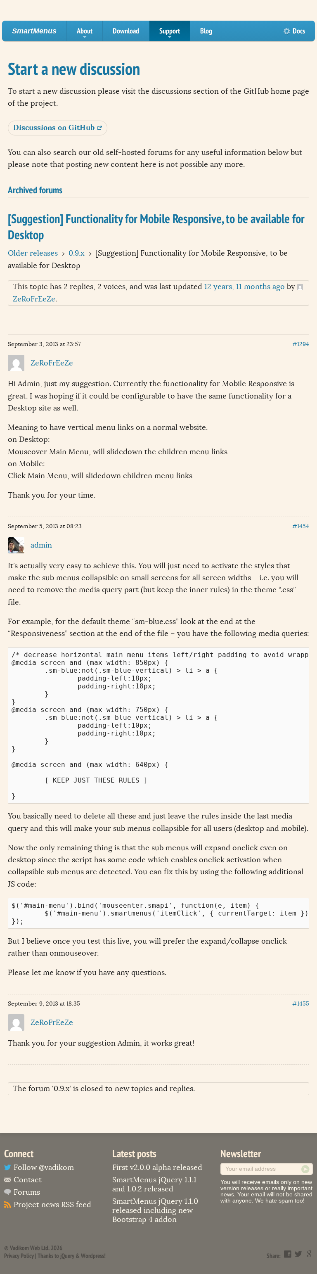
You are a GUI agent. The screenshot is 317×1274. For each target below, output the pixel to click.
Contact (28, 1179)
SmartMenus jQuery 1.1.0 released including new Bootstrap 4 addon (155, 1210)
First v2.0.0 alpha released (157, 1167)
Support (169, 33)
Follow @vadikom (44, 1167)
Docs (299, 31)
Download (126, 31)
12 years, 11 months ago (244, 286)
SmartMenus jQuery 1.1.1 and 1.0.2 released (154, 1184)
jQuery (67, 1256)
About (84, 33)
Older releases (33, 253)
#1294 (300, 344)
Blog (206, 31)
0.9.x (77, 253)
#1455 (300, 1003)
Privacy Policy (19, 1256)
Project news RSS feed (52, 1204)
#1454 (300, 526)
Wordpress (92, 1256)
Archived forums (35, 189)
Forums (27, 1192)
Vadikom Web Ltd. (30, 1248)
